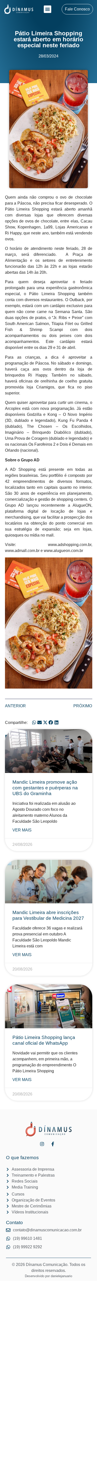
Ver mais (22, 830)
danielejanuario (61, 1276)
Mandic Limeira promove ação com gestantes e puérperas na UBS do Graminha (45, 787)
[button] (47, 9)
